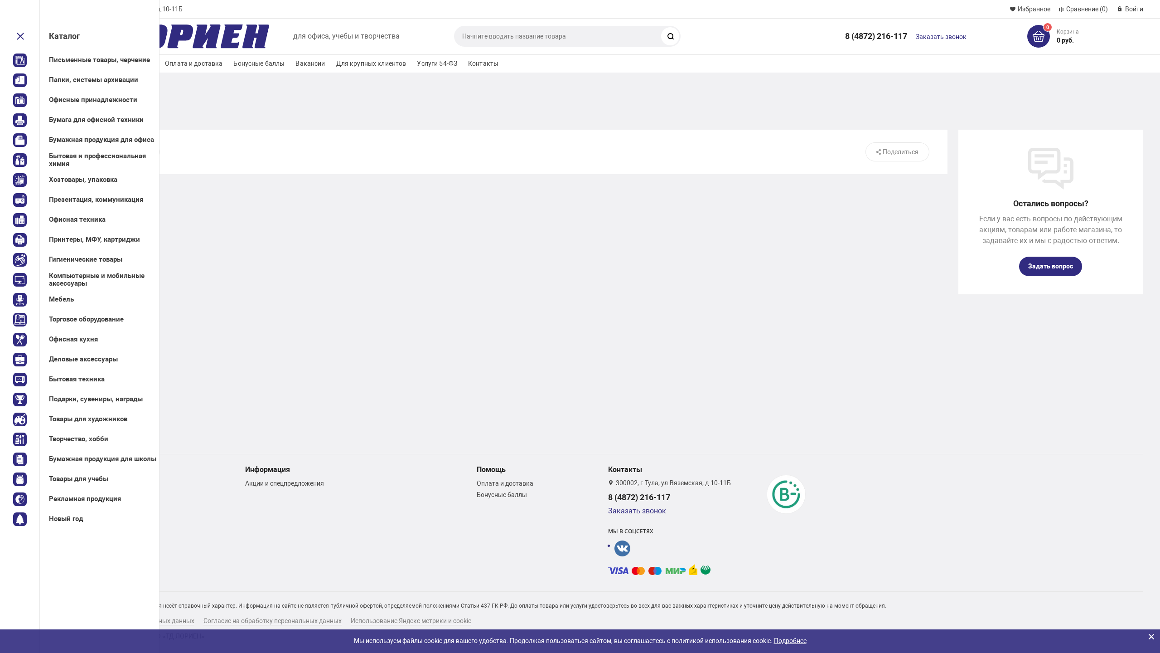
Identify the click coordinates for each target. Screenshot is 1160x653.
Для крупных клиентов (371, 63)
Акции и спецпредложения (284, 483)
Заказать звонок (941, 36)
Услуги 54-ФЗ (437, 63)
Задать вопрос (1050, 266)
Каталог (64, 36)
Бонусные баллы (259, 63)
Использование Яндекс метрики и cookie (411, 620)
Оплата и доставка (193, 63)
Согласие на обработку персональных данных (272, 620)
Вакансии (310, 63)
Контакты (483, 63)
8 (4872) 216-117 (876, 36)
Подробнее (790, 640)
